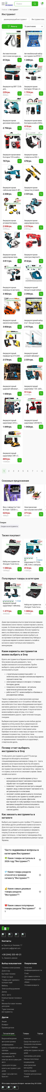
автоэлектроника (9, 1042)
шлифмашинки (7, 1045)
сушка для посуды (9, 1065)
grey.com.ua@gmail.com (11, 948)
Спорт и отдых (7, 977)
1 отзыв (18, 601)
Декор (4, 992)
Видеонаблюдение (9, 1038)
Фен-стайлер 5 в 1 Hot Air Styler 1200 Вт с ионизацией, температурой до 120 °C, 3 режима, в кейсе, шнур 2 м (11, 508)
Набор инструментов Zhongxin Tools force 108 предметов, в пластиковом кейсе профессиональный (11, 563)
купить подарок (30, 1071)
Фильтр (14, 26)
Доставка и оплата (32, 976)
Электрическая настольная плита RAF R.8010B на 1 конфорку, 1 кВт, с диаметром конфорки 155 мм (33, 508)
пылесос (27, 1038)
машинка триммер (9, 1053)
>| (42, 471)
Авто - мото (6, 995)
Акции (4, 1021)
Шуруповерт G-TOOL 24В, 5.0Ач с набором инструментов (32, 563)
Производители (8, 1028)
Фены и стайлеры (31, 1047)
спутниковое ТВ (8, 1056)
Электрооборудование (11, 989)
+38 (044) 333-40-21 (11, 954)
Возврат (5, 1025)
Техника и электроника (11, 968)
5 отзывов (39, 559)
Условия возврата (31, 985)
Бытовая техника (8, 974)
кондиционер (29, 1062)
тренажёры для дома (32, 1056)
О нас (26, 973)
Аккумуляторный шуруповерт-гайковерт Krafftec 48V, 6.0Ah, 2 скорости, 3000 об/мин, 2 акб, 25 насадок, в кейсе (12, 604)
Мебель (5, 986)
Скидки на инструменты (9, 526)
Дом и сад (6, 971)
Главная (4, 10)
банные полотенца (31, 1059)
